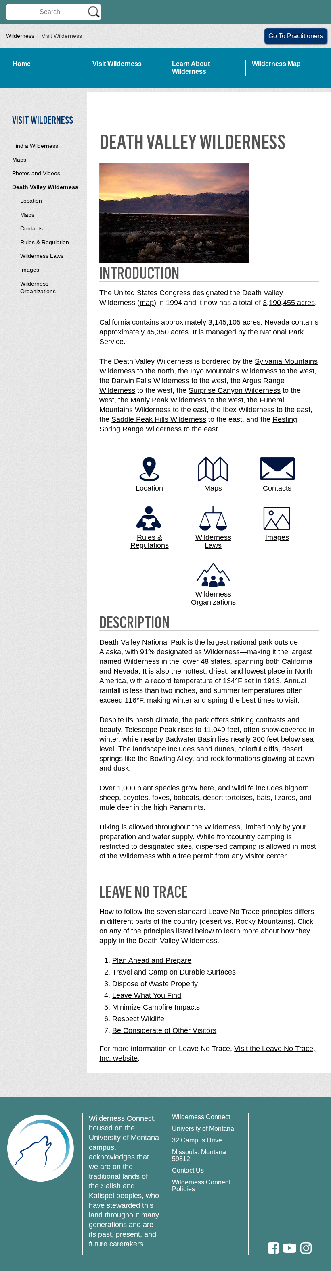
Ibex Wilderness (248, 410)
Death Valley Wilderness (45, 187)
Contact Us (188, 1170)
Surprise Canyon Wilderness (235, 390)
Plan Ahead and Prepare (151, 960)
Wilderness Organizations (38, 287)
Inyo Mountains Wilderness (233, 371)
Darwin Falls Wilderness (150, 381)
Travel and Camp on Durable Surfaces (174, 972)
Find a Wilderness (35, 146)
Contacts (31, 228)
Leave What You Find (146, 995)
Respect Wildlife (138, 1019)
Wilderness (20, 36)
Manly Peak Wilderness (168, 400)
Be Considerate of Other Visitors (164, 1030)
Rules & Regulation (44, 242)
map (147, 303)
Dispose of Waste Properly (155, 984)
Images (29, 269)
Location (31, 200)
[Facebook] (273, 1248)
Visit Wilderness (117, 63)
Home (22, 63)
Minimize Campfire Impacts (156, 1007)
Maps (19, 159)
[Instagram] (306, 1248)
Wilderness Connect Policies (201, 1185)
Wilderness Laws (41, 256)
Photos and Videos (36, 173)
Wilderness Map (276, 63)
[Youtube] (289, 1248)
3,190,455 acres (289, 303)
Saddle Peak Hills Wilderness (158, 419)
